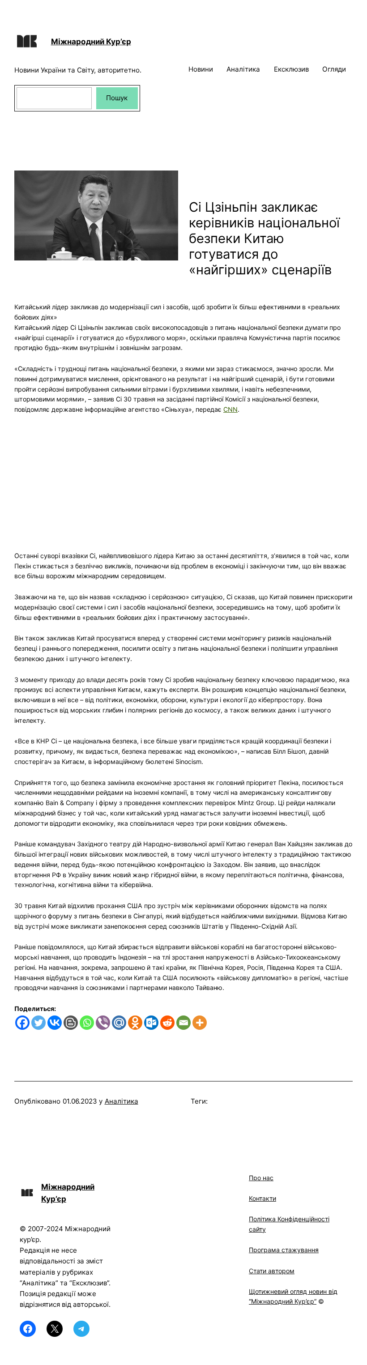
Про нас (261, 1178)
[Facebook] (22, 1022)
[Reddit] (167, 1022)
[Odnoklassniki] (135, 1022)
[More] (199, 1022)
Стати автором (271, 1271)
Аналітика (121, 1101)
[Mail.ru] (119, 1022)
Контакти (262, 1198)
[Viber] (103, 1022)
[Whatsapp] (87, 1022)
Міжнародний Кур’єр (91, 41)
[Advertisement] (183, 477)
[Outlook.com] (151, 1022)
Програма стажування (284, 1250)
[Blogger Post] (71, 1022)
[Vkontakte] (54, 1022)
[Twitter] (38, 1022)
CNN (230, 409)
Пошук (117, 98)
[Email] (183, 1022)
